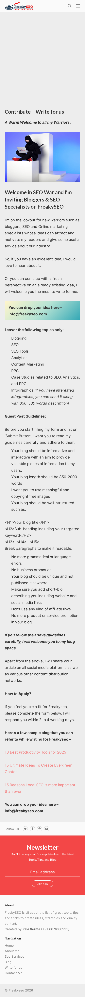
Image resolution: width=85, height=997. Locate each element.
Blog (8, 962)
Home (9, 945)
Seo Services (14, 956)
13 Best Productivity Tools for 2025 (35, 752)
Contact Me (13, 973)
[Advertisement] (42, 63)
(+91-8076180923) (55, 929)
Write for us (13, 967)
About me (12, 951)
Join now (42, 883)
